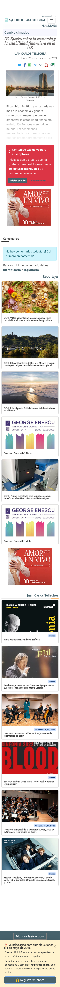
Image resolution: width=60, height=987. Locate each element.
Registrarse (46, 16)
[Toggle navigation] (51, 21)
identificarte (12, 270)
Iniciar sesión (17, 180)
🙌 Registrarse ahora (30, 980)
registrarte (31, 270)
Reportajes (49, 25)
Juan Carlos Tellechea (30, 53)
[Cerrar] (55, 946)
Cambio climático (16, 32)
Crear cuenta (38, 180)
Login (54, 16)
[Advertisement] (30, 7)
